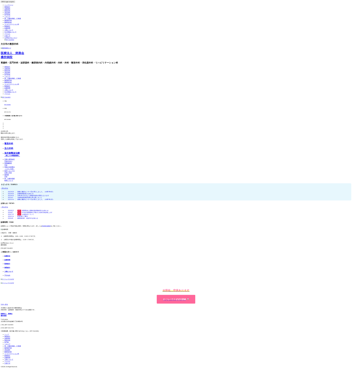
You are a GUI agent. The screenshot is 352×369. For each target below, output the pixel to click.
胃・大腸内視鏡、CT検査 (12, 18)
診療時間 (7, 28)
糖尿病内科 (8, 22)
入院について (8, 30)
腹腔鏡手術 (8, 20)
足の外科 (8, 148)
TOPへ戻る (4, 304)
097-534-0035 (6, 97)
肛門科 (6, 342)
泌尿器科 (7, 9)
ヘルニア (7, 16)
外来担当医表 (46, 226)
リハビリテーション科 (11, 24)
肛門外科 (7, 14)
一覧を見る (4, 188)
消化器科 (7, 12)
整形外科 (7, 11)
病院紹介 (7, 7)
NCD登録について (10, 32)
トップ (6, 334)
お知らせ (7, 36)
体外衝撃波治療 (12, 154)
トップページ (8, 5)
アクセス (7, 34)
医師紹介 (7, 26)
